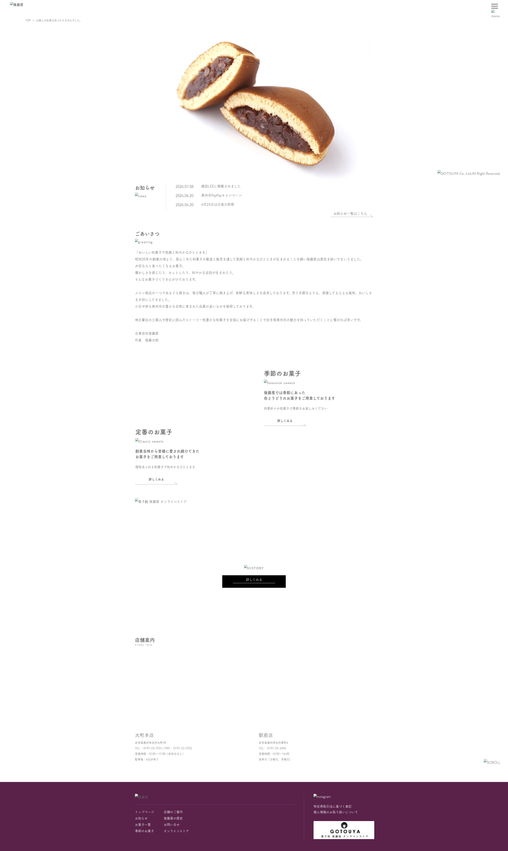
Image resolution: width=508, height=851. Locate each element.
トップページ (144, 812)
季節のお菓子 (144, 831)
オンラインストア (176, 831)
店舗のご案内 (173, 812)
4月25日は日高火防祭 (217, 204)
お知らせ (141, 818)
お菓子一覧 (143, 824)
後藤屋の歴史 (173, 818)
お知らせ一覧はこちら (350, 213)
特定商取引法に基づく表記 (333, 806)
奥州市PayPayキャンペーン (221, 195)
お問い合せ (172, 824)
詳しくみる (285, 420)
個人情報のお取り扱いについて (336, 812)
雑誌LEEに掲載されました (221, 186)
